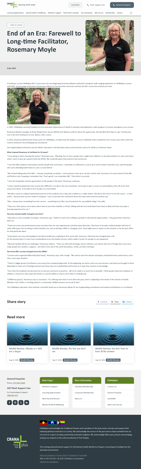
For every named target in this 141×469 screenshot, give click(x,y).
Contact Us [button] (112, 386)
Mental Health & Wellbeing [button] (53, 404)
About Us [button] (78, 398)
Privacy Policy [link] (62, 455)
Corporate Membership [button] (84, 392)
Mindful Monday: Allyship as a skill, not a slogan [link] (25, 350)
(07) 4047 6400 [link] (19, 383)
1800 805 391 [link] (12, 395)
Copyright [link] (83, 455)
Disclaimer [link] (73, 455)
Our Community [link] (86, 13)
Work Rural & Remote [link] (71, 13)
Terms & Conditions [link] (47, 455)
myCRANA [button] (75, 5)
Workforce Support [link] (54, 13)
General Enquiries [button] (123, 5)
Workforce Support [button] (50, 386)
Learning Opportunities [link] (15, 13)
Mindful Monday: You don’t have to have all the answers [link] (111, 350)
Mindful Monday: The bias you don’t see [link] (69, 350)
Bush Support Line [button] (97, 5)
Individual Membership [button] (84, 386)
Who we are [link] (99, 13)
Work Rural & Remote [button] (51, 398)
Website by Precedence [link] (49, 462)
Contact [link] (119, 13)
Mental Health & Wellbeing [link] (36, 13)
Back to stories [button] (16, 25)
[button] (131, 13)
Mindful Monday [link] (27, 360)
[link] (27, 334)
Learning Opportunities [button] (51, 392)
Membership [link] (110, 13)
